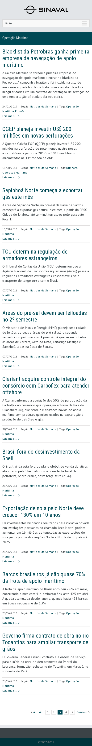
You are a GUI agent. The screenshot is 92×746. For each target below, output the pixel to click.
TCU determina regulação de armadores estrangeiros (34, 255)
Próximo (82, 712)
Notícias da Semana (43, 106)
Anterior (38, 712)
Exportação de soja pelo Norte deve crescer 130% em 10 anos (43, 511)
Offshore (71, 168)
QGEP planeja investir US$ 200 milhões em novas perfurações (37, 132)
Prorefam (21, 111)
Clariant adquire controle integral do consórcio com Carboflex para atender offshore (45, 386)
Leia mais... (9, 116)
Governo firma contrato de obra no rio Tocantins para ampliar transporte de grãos (45, 642)
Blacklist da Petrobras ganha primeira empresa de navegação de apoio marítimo (45, 58)
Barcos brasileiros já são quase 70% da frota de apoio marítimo (43, 577)
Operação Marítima (14, 172)
